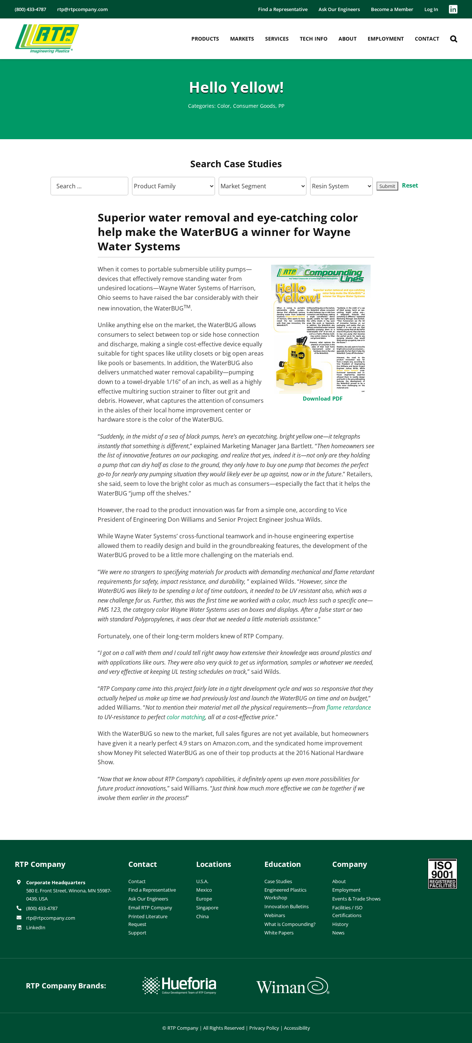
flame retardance (349, 707)
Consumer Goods (254, 105)
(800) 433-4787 (42, 908)
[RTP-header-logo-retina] (47, 27)
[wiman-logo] (293, 980)
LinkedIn (35, 927)
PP (281, 105)
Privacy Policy (264, 1028)
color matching (186, 717)
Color (223, 105)
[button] (453, 39)
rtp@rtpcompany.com (50, 918)
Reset (410, 185)
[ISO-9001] (442, 861)
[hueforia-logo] (179, 980)
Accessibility (297, 1028)
